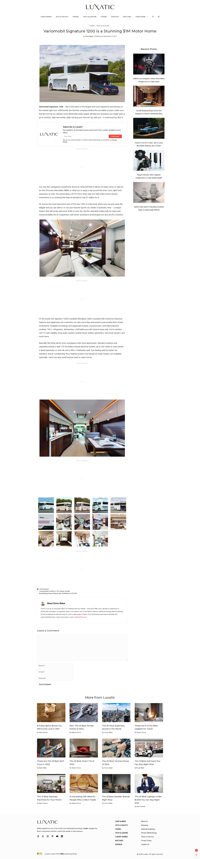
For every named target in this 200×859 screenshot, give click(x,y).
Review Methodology (149, 833)
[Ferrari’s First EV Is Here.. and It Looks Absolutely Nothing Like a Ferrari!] (148, 129)
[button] (153, 16)
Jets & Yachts (62, 17)
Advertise (144, 825)
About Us (144, 821)
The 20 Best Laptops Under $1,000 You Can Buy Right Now (148, 799)
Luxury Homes (121, 837)
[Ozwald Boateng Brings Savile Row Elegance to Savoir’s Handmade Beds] (148, 97)
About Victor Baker (56, 603)
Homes (104, 17)
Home (92, 26)
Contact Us (145, 844)
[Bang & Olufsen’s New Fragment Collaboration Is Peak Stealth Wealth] (148, 161)
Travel (75, 17)
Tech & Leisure (89, 17)
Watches (127, 17)
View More (140, 17)
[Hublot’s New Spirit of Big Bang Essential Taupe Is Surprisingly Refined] (148, 193)
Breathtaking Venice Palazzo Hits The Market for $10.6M (58, 593)
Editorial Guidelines (148, 829)
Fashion (115, 17)
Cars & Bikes (46, 17)
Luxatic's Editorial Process (78, 617)
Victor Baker (89, 36)
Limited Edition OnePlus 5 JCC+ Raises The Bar (54, 591)
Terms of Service (147, 837)
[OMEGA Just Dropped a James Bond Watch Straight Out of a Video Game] (148, 65)
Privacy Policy (146, 841)
